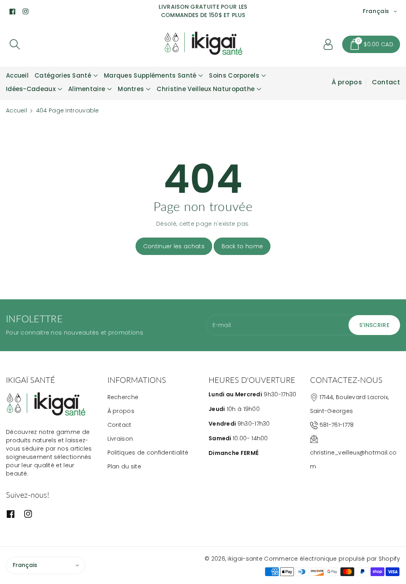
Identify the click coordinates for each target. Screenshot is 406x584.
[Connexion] (328, 44)
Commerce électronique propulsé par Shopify (332, 559)
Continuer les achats (174, 246)
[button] (371, 44)
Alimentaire (86, 89)
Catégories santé (62, 75)
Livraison (120, 439)
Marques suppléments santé (150, 75)
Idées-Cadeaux (31, 89)
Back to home (242, 246)
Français (25, 565)
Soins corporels (234, 75)
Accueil (16, 110)
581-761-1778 (337, 425)
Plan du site (124, 466)
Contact (386, 82)
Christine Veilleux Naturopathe (206, 89)
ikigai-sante (245, 559)
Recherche (123, 397)
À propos (346, 82)
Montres (131, 89)
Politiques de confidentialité (148, 453)
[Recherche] (14, 44)
